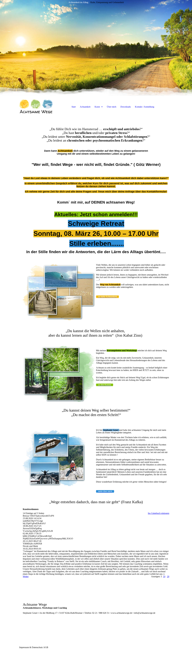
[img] (96, 49)
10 (164, 576)
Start (74, 107)
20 (168, 576)
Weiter (26, 576)
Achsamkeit (85, 107)
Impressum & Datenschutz (31, 647)
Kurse (97, 107)
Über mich (111, 107)
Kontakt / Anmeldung (144, 107)
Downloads (125, 107)
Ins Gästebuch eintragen (158, 513)
